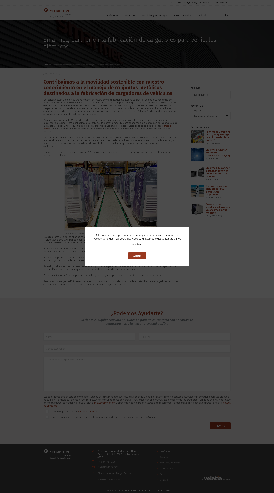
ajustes (136, 244)
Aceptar (137, 256)
